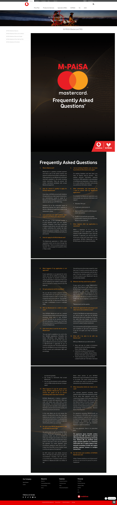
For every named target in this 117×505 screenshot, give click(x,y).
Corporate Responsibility (45, 483)
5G (79, 8)
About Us (55, 1)
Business (37, 1)
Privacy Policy (57, 502)
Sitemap (73, 502)
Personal (31, 1)
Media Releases (25, 482)
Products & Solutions (63, 481)
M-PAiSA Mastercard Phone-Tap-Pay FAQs (14, 39)
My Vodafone (90, 1)
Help (48, 1)
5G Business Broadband (63, 487)
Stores (42, 487)
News (60, 485)
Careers (24, 484)
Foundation (44, 1)
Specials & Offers (62, 8)
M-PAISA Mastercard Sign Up (12, 30)
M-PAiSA (73, 8)
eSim (85, 8)
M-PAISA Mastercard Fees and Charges (14, 36)
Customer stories (62, 483)
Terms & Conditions (66, 502)
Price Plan (36, 8)
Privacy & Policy (44, 485)
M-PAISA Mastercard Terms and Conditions (15, 33)
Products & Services (48, 8)
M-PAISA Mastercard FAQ (58, 17)
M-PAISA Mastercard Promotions (13, 42)
